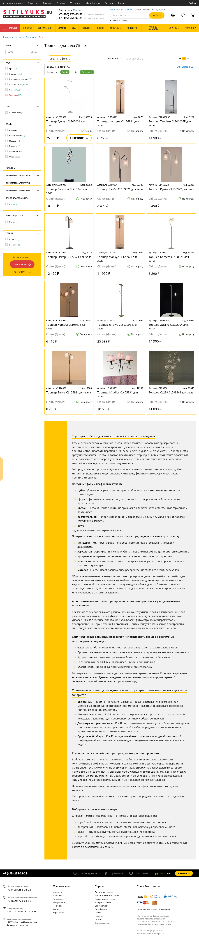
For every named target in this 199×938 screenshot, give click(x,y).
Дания (14, 239)
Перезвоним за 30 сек (122, 9)
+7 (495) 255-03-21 (81, 18)
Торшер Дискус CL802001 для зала (66, 123)
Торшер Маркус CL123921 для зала (117, 258)
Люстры (15, 74)
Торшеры (31, 37)
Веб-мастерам (102, 905)
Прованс (14, 146)
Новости (99, 916)
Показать (20, 264)
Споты (14, 89)
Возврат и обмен (103, 902)
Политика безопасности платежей (153, 909)
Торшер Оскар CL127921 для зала (68, 257)
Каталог (13, 28)
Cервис (100, 886)
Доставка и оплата (13, 3)
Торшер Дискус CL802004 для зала (168, 326)
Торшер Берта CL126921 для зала (68, 392)
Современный (17, 151)
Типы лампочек (102, 922)
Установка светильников (107, 895)
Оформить (184, 873)
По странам (58, 899)
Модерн (14, 141)
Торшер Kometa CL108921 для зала (169, 258)
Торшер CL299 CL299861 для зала (171, 392)
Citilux (13, 222)
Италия (14, 244)
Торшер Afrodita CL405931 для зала (117, 394)
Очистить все (185, 67)
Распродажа (59, 902)
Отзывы (61, 3)
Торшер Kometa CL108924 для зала (66, 326)
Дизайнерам (93, 3)
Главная (8, 37)
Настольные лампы (20, 79)
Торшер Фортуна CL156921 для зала (118, 123)
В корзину (77, 137)
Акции (56, 909)
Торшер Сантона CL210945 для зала (67, 191)
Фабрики (57, 895)
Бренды (109, 3)
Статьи (98, 919)
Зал (63, 72)
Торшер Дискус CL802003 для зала (117, 326)
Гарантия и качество (105, 899)
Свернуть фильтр (60, 58)
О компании (61, 886)
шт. (162, 873)
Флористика (16, 156)
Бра (13, 68)
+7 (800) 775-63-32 (81, 14)
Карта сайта (58, 912)
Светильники (18, 84)
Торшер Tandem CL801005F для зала (170, 123)
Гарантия (33, 3)
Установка (75, 3)
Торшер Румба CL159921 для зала (120, 189)
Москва (77, 10)
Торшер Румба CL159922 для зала (171, 189)
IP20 (13, 204)
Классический (17, 135)
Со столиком (16, 112)
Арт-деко (14, 130)
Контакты (123, 3)
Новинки (57, 905)
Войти (192, 3)
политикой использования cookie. (154, 924)
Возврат (47, 3)
